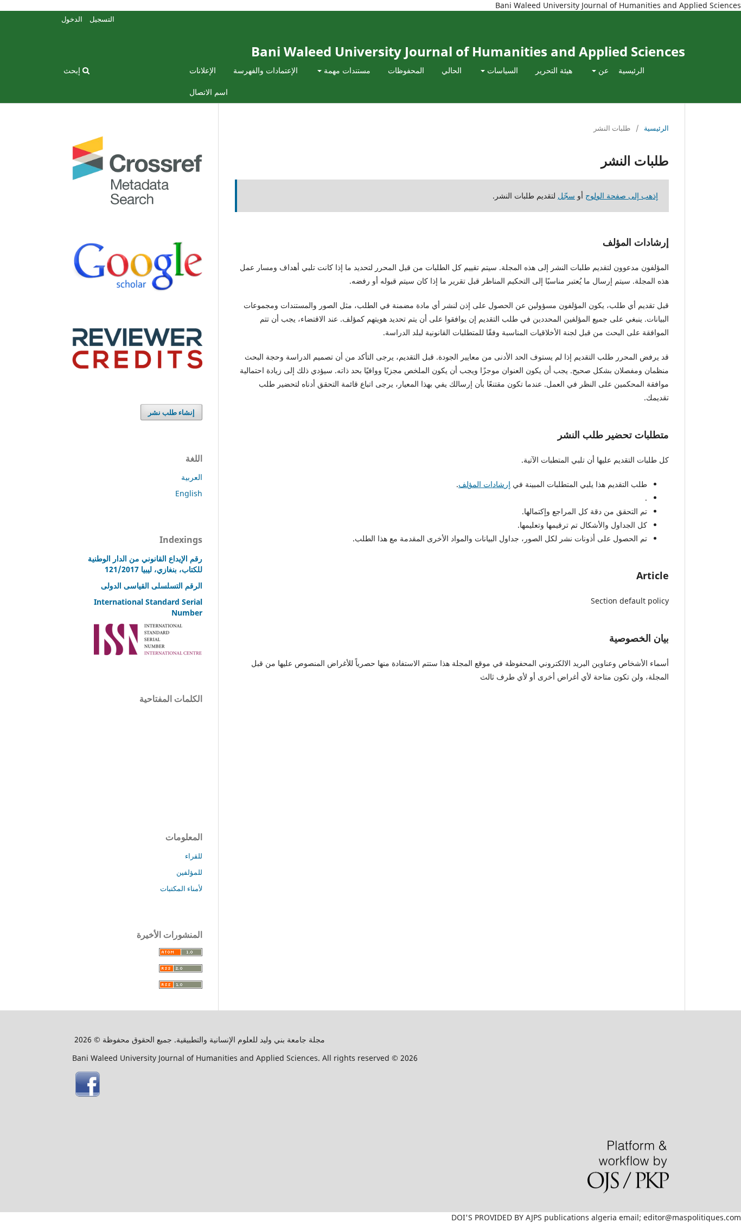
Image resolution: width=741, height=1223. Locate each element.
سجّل (566, 195)
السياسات (501, 70)
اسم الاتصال (208, 92)
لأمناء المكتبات (181, 888)
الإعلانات (202, 70)
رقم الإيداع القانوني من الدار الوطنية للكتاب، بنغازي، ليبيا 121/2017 (145, 563)
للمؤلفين (189, 872)
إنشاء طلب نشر (171, 412)
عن (602, 70)
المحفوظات (406, 70)
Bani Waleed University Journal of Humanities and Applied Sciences (468, 51)
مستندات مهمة (346, 70)
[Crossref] (137, 201)
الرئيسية (631, 70)
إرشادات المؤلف (484, 484)
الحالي (452, 70)
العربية (191, 477)
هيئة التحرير (553, 70)
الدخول (71, 19)
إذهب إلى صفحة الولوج (621, 195)
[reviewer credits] (137, 366)
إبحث (72, 70)
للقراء (193, 856)
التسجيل (102, 19)
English (188, 493)
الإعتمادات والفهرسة (265, 70)
